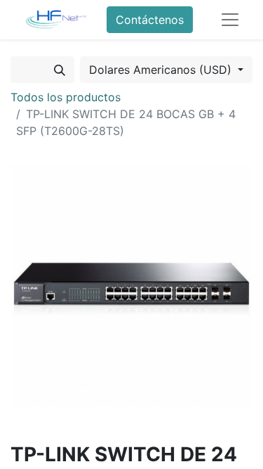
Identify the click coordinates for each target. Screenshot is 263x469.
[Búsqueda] (59, 69)
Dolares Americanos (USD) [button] (162, 70)
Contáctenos (150, 20)
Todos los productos (66, 97)
